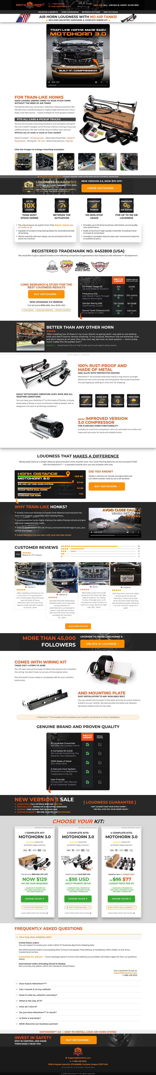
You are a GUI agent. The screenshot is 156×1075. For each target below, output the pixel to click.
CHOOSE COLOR (33, 899)
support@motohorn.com (125, 973)
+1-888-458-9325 (78, 1061)
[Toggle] (17, 937)
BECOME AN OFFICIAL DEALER (44, 827)
